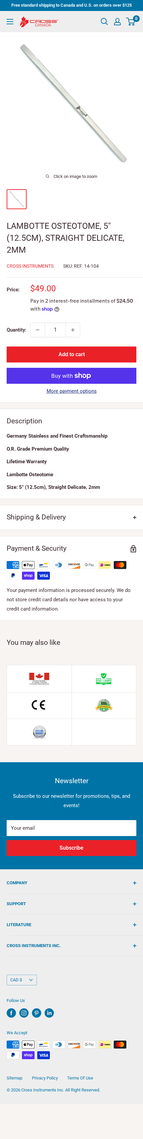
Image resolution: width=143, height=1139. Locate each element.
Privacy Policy (45, 1077)
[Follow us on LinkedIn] (49, 1013)
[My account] (117, 21)
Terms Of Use (80, 1077)
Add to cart (72, 354)
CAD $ (16, 979)
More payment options (72, 391)
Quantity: (16, 330)
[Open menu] (10, 21)
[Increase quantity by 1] (73, 330)
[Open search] (104, 21)
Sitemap (14, 1077)
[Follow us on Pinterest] (36, 1013)
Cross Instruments (30, 266)
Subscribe (71, 848)
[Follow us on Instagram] (24, 1013)
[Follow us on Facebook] (11, 1013)
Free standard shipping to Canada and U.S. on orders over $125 (71, 5)
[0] (131, 22)
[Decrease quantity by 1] (38, 330)
